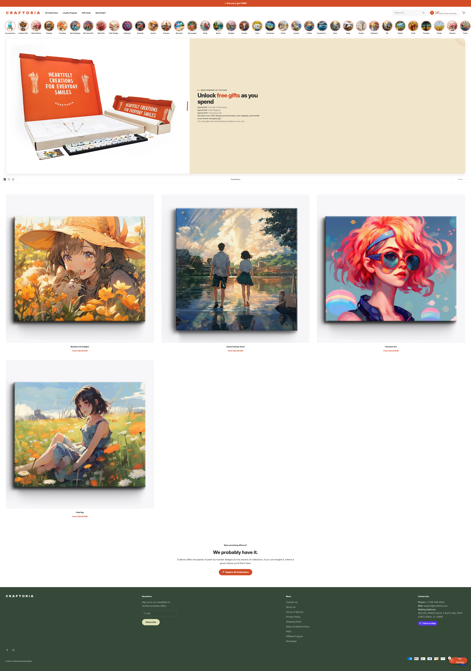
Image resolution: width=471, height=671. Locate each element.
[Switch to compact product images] (13, 179)
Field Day (80, 512)
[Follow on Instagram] (13, 650)
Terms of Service (294, 612)
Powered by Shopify (25, 661)
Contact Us (291, 602)
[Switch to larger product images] (5, 179)
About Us (290, 607)
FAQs (288, 631)
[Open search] (423, 12)
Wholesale (291, 641)
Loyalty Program (70, 13)
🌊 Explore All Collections (235, 572)
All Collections (51, 13)
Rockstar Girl (391, 347)
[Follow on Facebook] (7, 650)
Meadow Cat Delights (80, 347)
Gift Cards (86, 13)
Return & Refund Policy (297, 626)
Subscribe (151, 622)
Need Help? (101, 13)
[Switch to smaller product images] (9, 179)
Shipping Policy (294, 621)
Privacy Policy (293, 616)
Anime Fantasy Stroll (235, 347)
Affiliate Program (294, 636)
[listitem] (10, 27)
